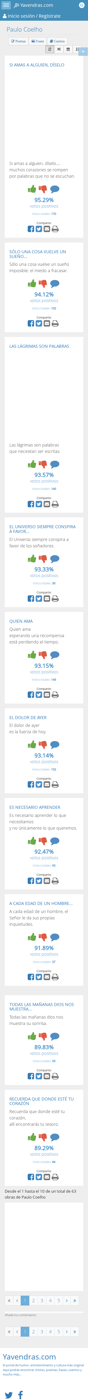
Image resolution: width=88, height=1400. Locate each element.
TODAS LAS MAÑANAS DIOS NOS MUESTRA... (41, 1007)
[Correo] (47, 230)
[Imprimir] (56, 230)
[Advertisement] (44, 114)
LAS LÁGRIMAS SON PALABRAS (39, 346)
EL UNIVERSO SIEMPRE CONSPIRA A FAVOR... (42, 529)
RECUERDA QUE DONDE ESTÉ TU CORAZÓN (41, 1101)
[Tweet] (39, 230)
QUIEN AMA (21, 621)
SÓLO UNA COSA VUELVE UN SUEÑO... (37, 254)
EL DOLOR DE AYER (27, 717)
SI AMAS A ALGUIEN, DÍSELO (36, 65)
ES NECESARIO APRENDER (34, 807)
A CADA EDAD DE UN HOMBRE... (41, 903)
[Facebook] (31, 230)
